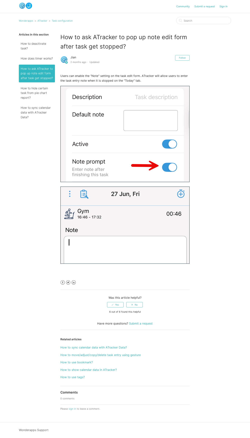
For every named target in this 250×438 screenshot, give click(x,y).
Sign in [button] (223, 6)
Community (183, 6)
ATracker (42, 20)
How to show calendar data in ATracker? (88, 370)
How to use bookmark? (76, 362)
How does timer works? (37, 58)
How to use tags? (72, 377)
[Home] (25, 8)
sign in (72, 408)
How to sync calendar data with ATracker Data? (36, 112)
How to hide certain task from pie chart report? (34, 92)
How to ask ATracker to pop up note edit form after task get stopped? (37, 73)
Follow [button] (182, 57)
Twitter (68, 282)
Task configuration (62, 20)
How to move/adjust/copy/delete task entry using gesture (100, 355)
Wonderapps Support (33, 430)
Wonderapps (26, 20)
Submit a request (204, 6)
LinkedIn (73, 282)
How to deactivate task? (33, 46)
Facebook (62, 282)
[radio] (115, 304)
